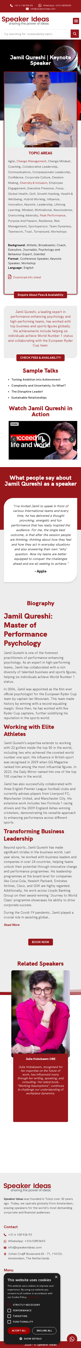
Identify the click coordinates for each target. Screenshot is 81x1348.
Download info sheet (26, 277)
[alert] (32, 1308)
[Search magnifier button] (75, 34)
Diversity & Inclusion (33, 183)
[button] (76, 21)
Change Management (31, 161)
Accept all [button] (19, 1330)
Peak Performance (52, 215)
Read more (33, 1297)
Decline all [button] (44, 1330)
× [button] (56, 1277)
